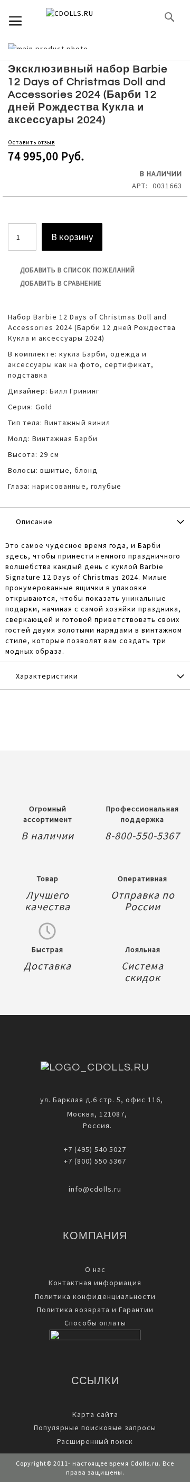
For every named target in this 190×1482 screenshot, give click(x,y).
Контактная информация (95, 1282)
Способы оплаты (95, 1323)
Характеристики (47, 676)
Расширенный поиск (95, 1441)
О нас (95, 1269)
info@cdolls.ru (95, 1189)
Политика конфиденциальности (95, 1296)
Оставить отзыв (31, 142)
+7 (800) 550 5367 (95, 1161)
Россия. (95, 1125)
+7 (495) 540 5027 (95, 1149)
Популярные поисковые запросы (95, 1427)
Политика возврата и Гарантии (95, 1309)
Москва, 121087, (95, 1114)
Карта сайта (95, 1414)
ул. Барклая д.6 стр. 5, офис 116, (101, 1099)
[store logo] (87, 17)
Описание (34, 521)
